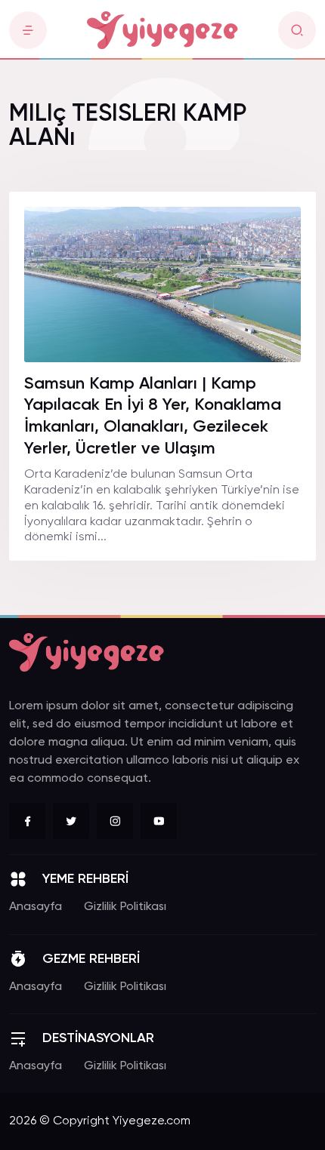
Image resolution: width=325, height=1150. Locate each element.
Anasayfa (35, 907)
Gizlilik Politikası (125, 907)
